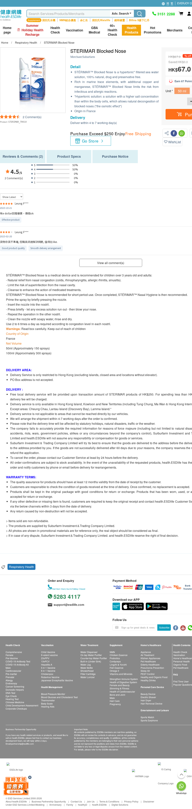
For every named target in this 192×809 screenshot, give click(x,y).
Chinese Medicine (15, 702)
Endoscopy (11, 683)
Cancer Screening (15, 686)
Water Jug (85, 664)
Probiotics (115, 658)
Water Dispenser (89, 652)
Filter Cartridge (88, 673)
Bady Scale (47, 703)
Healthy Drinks (148, 680)
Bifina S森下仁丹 (139, 20)
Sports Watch (147, 717)
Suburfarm (88, 56)
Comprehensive (14, 652)
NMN (112, 652)
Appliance (146, 652)
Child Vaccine (48, 652)
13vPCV (45, 661)
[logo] (11, 20)
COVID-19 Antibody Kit (17, 664)
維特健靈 (119, 20)
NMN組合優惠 (67, 20)
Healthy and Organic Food (154, 677)
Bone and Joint (117, 694)
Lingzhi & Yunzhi (118, 664)
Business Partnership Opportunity (49, 801)
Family (69, 804)
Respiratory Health (21, 567)
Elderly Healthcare (150, 664)
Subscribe (164, 627)
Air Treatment (147, 655)
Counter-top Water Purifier (93, 658)
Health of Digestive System (123, 682)
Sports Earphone (149, 720)
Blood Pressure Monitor (53, 694)
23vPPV (45, 658)
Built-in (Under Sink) (90, 661)
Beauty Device (148, 694)
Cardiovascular (13, 670)
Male (8, 667)
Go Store (90, 141)
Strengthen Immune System (124, 679)
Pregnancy (115, 704)
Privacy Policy (131, 801)
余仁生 (84, 20)
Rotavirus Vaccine (50, 677)
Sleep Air (145, 670)
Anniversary (55, 804)
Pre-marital (11, 673)
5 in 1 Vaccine (48, 667)
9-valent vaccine (49, 655)
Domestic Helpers (15, 689)
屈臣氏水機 (48, 20)
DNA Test (10, 692)
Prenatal (10, 677)
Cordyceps (115, 661)
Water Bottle (86, 667)
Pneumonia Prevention (152, 667)
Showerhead (87, 670)
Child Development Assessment (22, 705)
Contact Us (76, 801)
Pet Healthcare (148, 661)
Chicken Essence (119, 655)
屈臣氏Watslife (101, 20)
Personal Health (181, 661)
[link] (15, 769)
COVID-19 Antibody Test (18, 661)
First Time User (181, 681)
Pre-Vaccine (12, 658)
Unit (169, 91)
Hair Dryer (146, 700)
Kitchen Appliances (150, 658)
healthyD (82, 804)
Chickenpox (47, 673)
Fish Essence (116, 667)
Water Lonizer (87, 677)
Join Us (90, 801)
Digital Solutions (120, 804)
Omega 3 (114, 670)
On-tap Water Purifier (91, 655)
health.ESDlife (99, 804)
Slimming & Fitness (119, 688)
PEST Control (147, 673)
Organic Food (180, 664)
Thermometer (48, 700)
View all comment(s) (110, 263)
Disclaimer (148, 801)
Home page (7, 30)
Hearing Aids (47, 706)
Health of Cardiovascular (122, 691)
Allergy (9, 680)
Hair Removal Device (151, 703)
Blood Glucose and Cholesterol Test (59, 697)
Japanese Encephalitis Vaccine (57, 680)
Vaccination (179, 655)
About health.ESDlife (16, 801)
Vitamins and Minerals (121, 673)
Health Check (180, 652)
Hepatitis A (46, 664)
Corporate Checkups (16, 708)
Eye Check (11, 696)
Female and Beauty (120, 685)
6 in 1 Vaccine (48, 670)
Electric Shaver (148, 697)
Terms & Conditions (109, 801)
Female (9, 655)
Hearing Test (12, 699)
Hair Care (115, 700)
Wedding (39, 804)
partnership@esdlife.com (22, 743)
